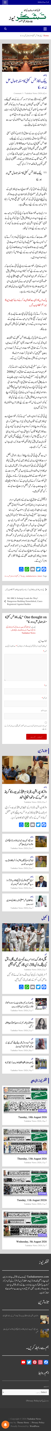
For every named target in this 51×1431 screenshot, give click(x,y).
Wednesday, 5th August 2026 (31, 1242)
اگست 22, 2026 (42, 802)
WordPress (34, 1426)
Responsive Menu (5, 2)
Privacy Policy (38, 1422)
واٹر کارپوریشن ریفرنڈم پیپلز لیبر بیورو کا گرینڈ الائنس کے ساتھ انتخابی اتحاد (25, 794)
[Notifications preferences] (5, 1425)
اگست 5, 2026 (42, 1245)
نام (45, 685)
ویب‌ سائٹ (44, 710)
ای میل (44, 698)
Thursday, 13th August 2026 (32, 1159)
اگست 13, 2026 (42, 1162)
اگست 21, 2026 (28, 1010)
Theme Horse (23, 1422)
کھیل (44, 918)
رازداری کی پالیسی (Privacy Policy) (37, 1400)
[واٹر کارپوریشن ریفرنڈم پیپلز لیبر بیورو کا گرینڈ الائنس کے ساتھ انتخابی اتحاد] (44, 1319)
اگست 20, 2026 (28, 1050)
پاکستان (45, 75)
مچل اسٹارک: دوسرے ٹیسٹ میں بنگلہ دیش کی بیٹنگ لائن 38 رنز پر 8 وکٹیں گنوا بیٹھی (26, 962)
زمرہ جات (46, 1386)
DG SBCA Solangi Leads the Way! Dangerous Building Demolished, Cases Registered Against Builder (24, 601)
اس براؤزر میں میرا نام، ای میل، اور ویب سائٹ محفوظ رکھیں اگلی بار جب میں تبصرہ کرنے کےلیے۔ (26, 727)
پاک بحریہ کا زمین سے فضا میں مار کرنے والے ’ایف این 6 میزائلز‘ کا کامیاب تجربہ (24, 589)
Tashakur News (31, 93)
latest (40, 576)
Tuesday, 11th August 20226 (32, 1200)
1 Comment (18, 93)
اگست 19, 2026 (28, 1070)
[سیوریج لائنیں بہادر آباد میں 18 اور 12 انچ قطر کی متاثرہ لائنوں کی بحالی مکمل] (44, 1333)
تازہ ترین (42, 751)
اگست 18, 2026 (42, 1121)
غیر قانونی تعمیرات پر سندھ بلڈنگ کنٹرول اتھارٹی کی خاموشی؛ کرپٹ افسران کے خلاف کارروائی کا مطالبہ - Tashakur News (20, 630)
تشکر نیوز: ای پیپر (39, 1081)
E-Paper (42, 1110)
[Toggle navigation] (45, 29)
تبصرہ (45, 651)
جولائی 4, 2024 (42, 93)
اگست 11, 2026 (42, 1204)
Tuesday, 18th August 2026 (32, 1117)
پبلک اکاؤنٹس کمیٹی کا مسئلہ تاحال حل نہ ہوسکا (15, 576)
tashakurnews (31, 576)
